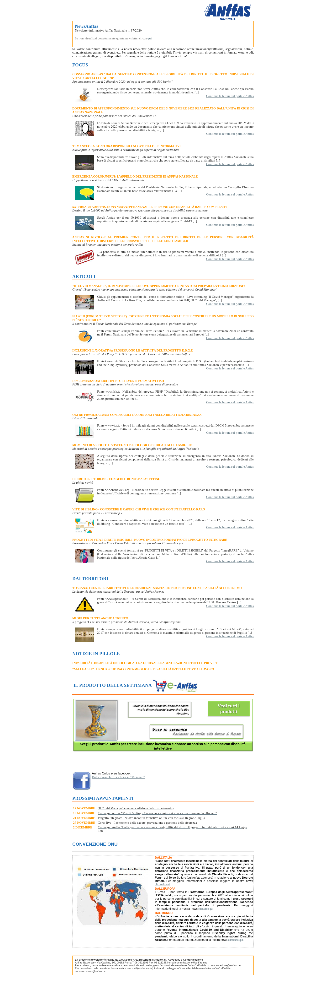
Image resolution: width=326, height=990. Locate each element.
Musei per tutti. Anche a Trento (100, 618)
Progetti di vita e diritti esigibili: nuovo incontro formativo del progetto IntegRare (149, 539)
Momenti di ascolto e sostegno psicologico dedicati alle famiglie (132, 445)
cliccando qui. (236, 939)
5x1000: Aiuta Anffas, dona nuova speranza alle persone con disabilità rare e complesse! (149, 207)
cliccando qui (162, 884)
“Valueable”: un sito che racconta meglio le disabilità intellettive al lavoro (143, 669)
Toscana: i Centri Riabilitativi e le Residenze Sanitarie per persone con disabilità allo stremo (157, 588)
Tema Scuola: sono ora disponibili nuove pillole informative (127, 146)
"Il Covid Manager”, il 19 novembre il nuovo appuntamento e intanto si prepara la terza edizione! (158, 286)
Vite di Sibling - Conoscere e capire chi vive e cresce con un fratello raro (138, 509)
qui (149, 38)
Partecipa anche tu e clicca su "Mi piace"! (118, 777)
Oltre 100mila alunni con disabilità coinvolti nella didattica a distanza (136, 415)
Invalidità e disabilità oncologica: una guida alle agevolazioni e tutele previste (146, 663)
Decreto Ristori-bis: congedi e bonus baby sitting (116, 479)
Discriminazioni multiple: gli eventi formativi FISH (118, 381)
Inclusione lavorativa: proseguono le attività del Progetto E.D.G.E (132, 350)
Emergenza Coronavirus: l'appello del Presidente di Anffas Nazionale (135, 176)
